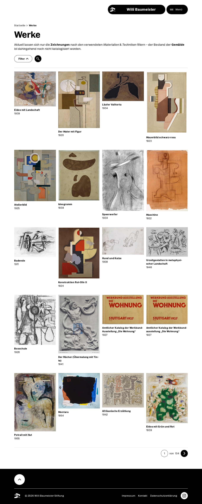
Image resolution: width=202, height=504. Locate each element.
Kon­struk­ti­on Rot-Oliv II (72, 282)
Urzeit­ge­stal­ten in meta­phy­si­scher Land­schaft (164, 262)
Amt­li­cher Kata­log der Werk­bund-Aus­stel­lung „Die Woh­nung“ (122, 329)
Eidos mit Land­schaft (27, 109)
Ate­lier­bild (20, 204)
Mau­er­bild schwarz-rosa (161, 137)
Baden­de (19, 260)
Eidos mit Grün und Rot (160, 426)
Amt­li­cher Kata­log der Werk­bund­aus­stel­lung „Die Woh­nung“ (166, 329)
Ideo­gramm (65, 204)
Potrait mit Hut (23, 434)
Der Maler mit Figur (70, 131)
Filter (21, 58)
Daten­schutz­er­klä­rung (163, 495)
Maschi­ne (152, 214)
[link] (184, 453)
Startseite (19, 25)
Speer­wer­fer (110, 214)
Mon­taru (63, 412)
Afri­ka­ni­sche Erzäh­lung (116, 411)
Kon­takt (142, 495)
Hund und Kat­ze (112, 258)
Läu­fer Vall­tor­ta (112, 104)
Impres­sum (128, 495)
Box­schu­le (20, 348)
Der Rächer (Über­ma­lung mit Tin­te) (78, 359)
